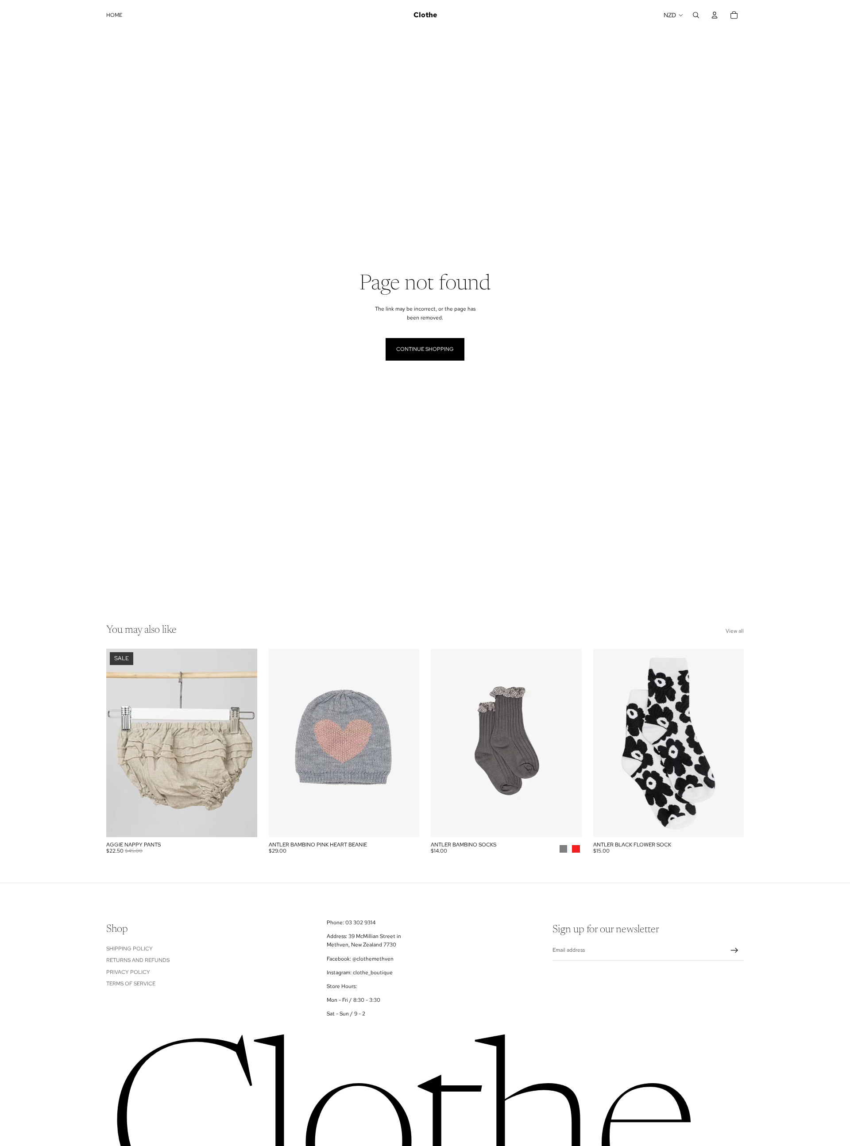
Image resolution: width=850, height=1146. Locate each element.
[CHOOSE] (568, 823)
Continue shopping (425, 349)
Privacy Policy (128, 972)
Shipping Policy (129, 948)
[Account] (714, 15)
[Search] (696, 15)
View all (735, 631)
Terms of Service (130, 983)
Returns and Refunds (138, 960)
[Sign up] (734, 950)
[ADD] (243, 823)
